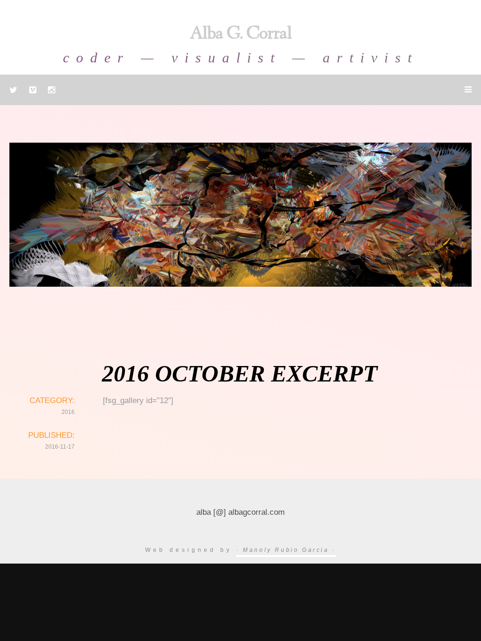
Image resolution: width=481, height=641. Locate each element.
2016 (68, 412)
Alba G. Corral (241, 34)
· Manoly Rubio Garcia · (286, 550)
